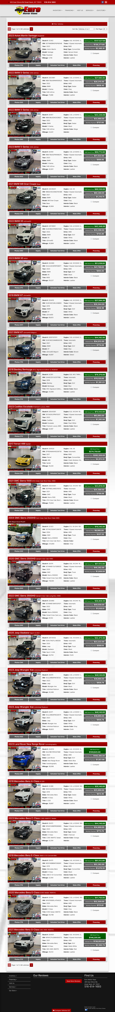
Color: (66, 52)
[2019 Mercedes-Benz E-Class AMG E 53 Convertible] (24, 870)
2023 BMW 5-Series (23, 147)
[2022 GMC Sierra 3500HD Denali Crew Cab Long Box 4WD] (24, 610)
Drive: (66, 46)
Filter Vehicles (58, 24)
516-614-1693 (50, 2)
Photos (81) (19, 774)
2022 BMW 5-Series (23, 72)
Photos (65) (19, 625)
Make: (44, 49)
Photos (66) (19, 251)
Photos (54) (19, 662)
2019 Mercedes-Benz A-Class (26, 781)
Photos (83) (19, 588)
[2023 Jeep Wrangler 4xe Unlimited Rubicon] (24, 684)
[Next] (31, 29)
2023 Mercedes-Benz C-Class (32, 818)
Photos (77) (19, 848)
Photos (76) (19, 362)
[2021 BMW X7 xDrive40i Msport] (24, 347)
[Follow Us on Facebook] (102, 2)
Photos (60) (19, 510)
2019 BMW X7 (19, 295)
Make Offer (77, 65)
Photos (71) (19, 288)
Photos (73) (19, 214)
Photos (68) (19, 139)
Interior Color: (69, 55)
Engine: (66, 40)
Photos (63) (19, 176)
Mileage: (45, 58)
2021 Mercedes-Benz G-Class (31, 929)
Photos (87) (19, 325)
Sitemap (93, 1008)
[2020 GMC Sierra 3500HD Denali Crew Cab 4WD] (24, 573)
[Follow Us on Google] (106, 2)
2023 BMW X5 (18, 258)
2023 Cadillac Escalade (29, 406)
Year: (44, 46)
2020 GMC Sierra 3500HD (30, 558)
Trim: (44, 55)
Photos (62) (19, 102)
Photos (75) (19, 885)
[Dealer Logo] (28, 10)
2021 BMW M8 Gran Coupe (24, 184)
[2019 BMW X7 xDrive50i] (24, 310)
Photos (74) (19, 811)
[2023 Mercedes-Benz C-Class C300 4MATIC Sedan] (24, 833)
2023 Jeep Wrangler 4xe (28, 670)
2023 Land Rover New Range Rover (32, 744)
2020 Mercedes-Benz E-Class (32, 892)
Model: (44, 52)
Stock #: (45, 40)
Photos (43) (19, 551)
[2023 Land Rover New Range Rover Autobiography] (24, 758)
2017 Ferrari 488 (19, 443)
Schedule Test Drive (57, 65)
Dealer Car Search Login (89, 1006)
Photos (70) (19, 65)
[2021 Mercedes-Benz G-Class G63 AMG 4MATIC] (24, 944)
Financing (96, 65)
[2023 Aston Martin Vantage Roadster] (24, 50)
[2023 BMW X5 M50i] (24, 272)
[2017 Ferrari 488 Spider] (24, 458)
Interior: (66, 58)
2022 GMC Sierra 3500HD (34, 595)
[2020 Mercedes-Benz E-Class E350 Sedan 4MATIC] (24, 907)
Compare (96, 53)
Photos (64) (19, 699)
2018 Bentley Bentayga (33, 369)
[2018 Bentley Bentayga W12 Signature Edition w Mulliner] (24, 384)
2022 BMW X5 (19, 221)
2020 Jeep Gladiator (24, 632)
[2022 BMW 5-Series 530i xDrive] (24, 124)
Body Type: (68, 49)
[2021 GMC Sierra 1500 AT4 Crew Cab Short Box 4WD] (24, 495)
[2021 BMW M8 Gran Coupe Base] (24, 198)
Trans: (66, 43)
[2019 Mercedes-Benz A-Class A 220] (24, 795)
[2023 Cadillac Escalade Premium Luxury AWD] (24, 421)
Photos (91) (19, 473)
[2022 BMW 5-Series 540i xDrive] (24, 87)
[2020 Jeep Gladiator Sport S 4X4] (24, 647)
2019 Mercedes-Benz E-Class (32, 855)
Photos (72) (19, 399)
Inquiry (38, 65)
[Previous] (9, 29)
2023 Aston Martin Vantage (26, 35)
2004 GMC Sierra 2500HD (33, 518)
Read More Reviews (73, 981)
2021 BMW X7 (22, 332)
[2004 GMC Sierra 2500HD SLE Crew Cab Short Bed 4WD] (24, 536)
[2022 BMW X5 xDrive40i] (24, 235)
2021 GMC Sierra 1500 (32, 480)
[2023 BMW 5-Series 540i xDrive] (24, 161)
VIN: (43, 43)
